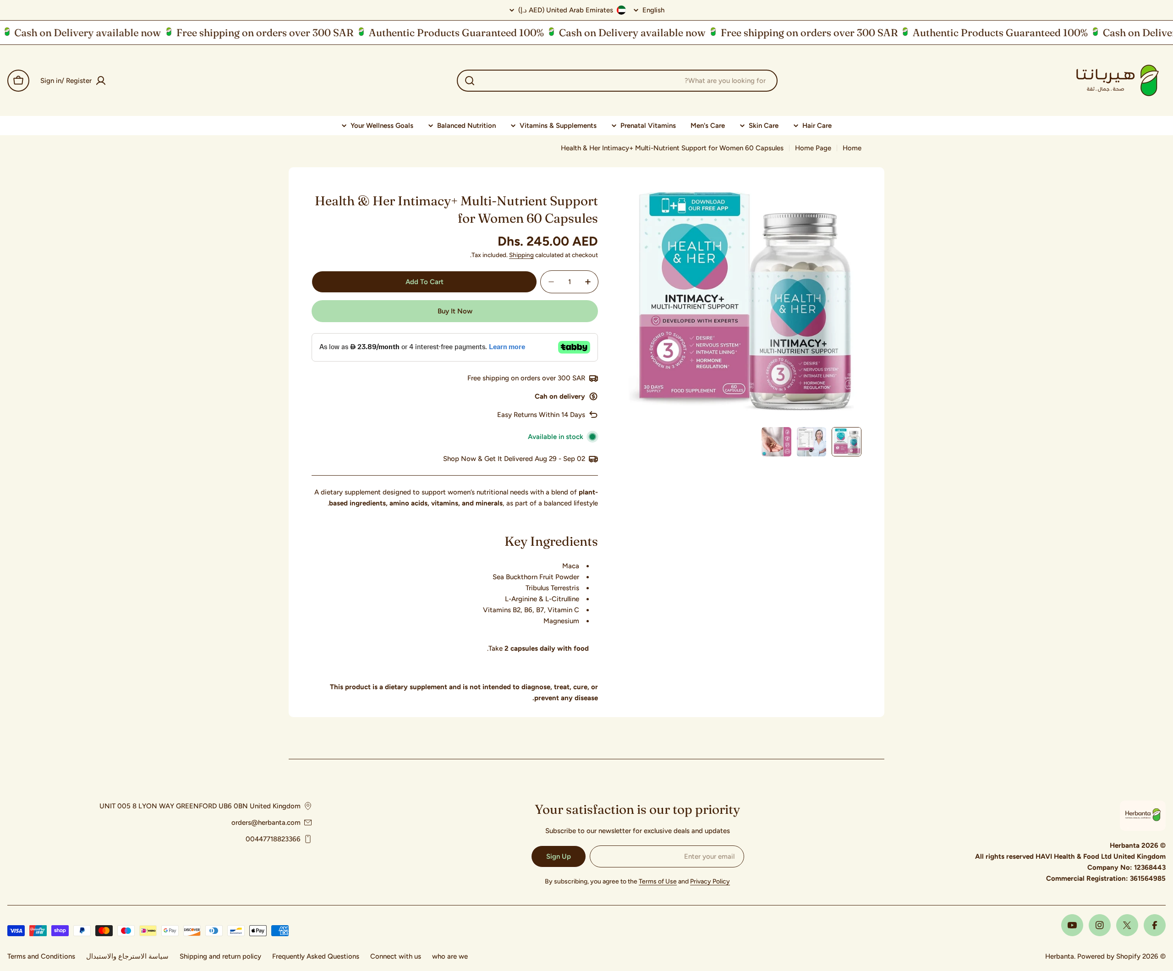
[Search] (469, 80)
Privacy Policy (710, 881)
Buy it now (455, 311)
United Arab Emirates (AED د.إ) (565, 10)
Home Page (813, 148)
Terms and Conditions (41, 956)
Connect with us (395, 956)
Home (852, 148)
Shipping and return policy (220, 956)
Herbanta (1059, 956)
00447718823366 (273, 839)
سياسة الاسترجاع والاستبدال (127, 956)
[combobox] (617, 81)
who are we (450, 956)
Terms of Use (658, 881)
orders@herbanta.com (266, 822)
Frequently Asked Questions (315, 956)
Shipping (521, 254)
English (653, 10)
